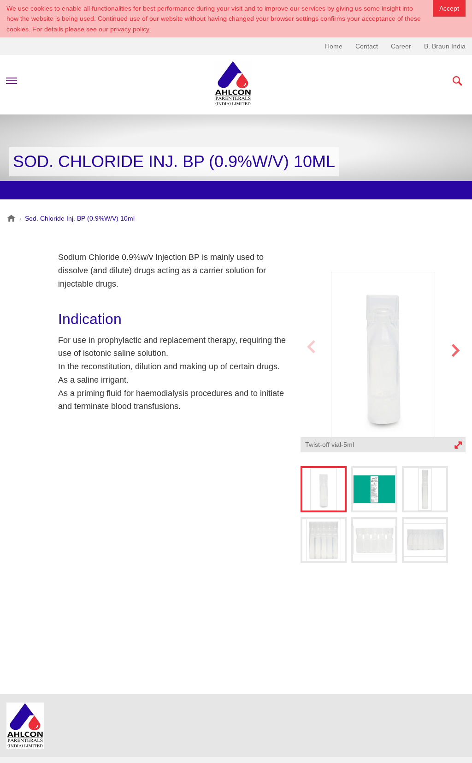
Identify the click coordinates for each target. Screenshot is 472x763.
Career (401, 46)
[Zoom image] (383, 355)
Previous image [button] (310, 368)
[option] (383, 363)
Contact (366, 46)
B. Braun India (445, 46)
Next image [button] (455, 368)
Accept (449, 8)
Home (333, 46)
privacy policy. (130, 29)
